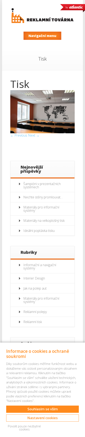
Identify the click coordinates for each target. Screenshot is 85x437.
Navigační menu (42, 35)
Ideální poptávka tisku (39, 230)
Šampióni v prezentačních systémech (42, 185)
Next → (33, 135)
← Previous (18, 135)
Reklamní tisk (32, 322)
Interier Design (34, 278)
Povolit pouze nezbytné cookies (24, 428)
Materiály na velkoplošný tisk (44, 220)
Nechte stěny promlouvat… (43, 197)
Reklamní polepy (35, 311)
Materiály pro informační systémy (41, 209)
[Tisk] (42, 132)
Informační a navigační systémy (39, 266)
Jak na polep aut (35, 288)
